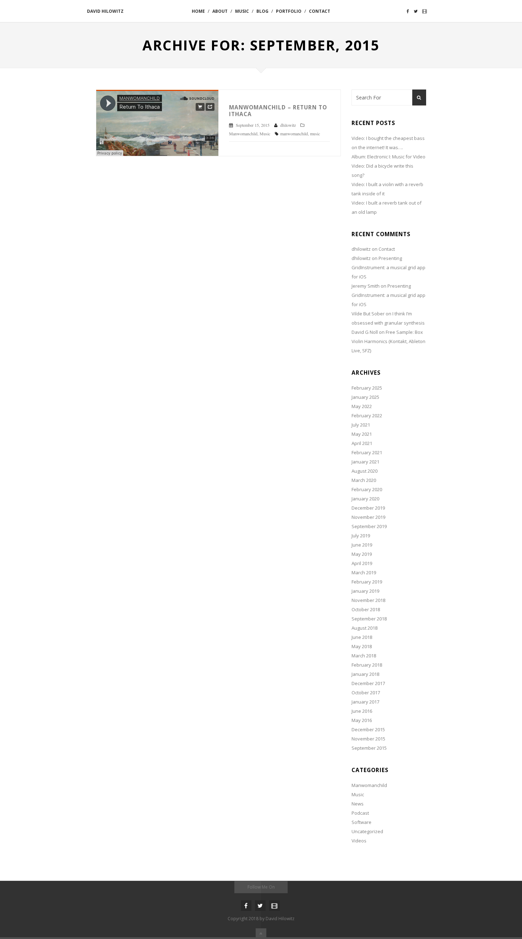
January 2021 (365, 461)
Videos (359, 840)
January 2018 (365, 674)
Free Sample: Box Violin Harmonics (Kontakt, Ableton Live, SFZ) (388, 341)
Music (242, 11)
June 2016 (362, 711)
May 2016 (362, 720)
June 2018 (362, 637)
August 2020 (364, 471)
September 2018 (369, 618)
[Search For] (419, 97)
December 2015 (368, 729)
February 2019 (367, 582)
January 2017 (365, 702)
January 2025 (365, 397)
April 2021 (362, 443)
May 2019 (362, 554)
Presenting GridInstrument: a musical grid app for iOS (388, 267)
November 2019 (368, 517)
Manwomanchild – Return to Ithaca (278, 110)
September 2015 (369, 748)
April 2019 (362, 563)
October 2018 (366, 609)
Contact (319, 11)
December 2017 (368, 683)
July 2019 (361, 535)
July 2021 (361, 425)
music (315, 133)
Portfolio (288, 11)
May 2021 (362, 434)
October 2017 (366, 692)
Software (361, 822)
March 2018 (364, 655)
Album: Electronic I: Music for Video (388, 156)
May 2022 (362, 406)
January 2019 (365, 591)
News (358, 803)
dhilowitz (361, 249)
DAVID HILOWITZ (105, 11)
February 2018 (367, 665)
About (220, 11)
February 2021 (367, 452)
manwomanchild (294, 133)
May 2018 (362, 646)
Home (198, 11)
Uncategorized (367, 831)
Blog (262, 11)
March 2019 (364, 572)
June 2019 (362, 545)
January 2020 (365, 498)
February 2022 (367, 415)
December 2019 (368, 508)
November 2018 (368, 600)
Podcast (360, 813)
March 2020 (364, 480)
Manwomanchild (243, 133)
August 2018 (364, 628)
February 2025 (367, 388)
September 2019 (369, 526)
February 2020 (367, 489)
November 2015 (368, 739)
